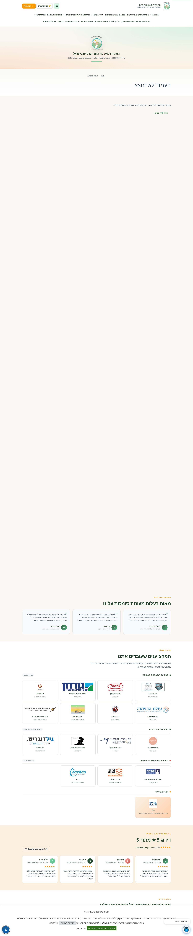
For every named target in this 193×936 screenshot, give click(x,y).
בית (102, 76)
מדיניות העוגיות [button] (67, 923)
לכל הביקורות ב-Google (35, 848)
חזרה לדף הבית (161, 113)
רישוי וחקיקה (98, 15)
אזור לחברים (41, 15)
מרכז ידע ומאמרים (101, 21)
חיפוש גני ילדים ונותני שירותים (138, 15)
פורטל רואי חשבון (49, 21)
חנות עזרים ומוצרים (72, 21)
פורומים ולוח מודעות (54, 15)
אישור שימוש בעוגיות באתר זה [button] (101, 928)
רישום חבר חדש (87, 21)
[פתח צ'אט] (186, 929)
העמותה (155, 15)
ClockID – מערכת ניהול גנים (115, 15)
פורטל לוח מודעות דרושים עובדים (78, 15)
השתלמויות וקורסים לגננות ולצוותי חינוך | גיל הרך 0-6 (130, 21)
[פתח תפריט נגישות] (5, 929)
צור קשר (61, 21)
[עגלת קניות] (56, 6)
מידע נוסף (81, 928)
